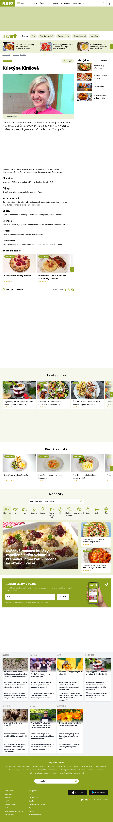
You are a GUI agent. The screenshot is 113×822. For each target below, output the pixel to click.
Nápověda (32, 808)
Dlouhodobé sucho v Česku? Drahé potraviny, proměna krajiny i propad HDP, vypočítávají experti (15, 674)
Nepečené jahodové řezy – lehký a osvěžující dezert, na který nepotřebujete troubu (63, 47)
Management (33, 791)
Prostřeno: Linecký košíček (17, 275)
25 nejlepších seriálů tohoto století (13, 724)
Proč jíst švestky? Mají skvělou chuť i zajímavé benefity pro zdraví (69, 736)
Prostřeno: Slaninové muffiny (16, 475)
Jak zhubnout (10, 766)
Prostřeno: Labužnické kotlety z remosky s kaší (86, 476)
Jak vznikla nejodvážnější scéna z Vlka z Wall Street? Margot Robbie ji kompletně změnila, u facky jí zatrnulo (15, 748)
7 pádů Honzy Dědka (29, 770)
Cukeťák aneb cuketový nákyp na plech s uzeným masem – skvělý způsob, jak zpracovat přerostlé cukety (25, 49)
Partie (69, 766)
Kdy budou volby (86, 766)
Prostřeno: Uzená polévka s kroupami (50, 476)
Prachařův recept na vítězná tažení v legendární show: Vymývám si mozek (41, 685)
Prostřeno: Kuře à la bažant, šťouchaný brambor (52, 277)
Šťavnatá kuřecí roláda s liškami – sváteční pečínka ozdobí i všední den (86, 403)
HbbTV (7, 801)
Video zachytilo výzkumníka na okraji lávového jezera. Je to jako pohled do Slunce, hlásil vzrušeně (70, 696)
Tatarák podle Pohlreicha (68, 770)
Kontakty (31, 801)
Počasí (76, 766)
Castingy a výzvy (34, 797)
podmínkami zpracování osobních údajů (37, 602)
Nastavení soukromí (35, 814)
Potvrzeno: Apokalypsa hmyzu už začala (70, 673)
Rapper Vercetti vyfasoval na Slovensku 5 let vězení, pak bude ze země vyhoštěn (42, 736)
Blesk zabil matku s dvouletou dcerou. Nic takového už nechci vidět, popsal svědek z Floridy (14, 695)
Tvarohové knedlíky (50, 773)
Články (42, 3)
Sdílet (67, 61)
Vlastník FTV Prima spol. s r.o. (14, 811)
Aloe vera (82, 770)
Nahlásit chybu (9, 814)
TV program (50, 766)
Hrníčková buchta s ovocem (101, 77)
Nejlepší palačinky (66, 773)
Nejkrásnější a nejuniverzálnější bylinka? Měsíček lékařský (70, 724)
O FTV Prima (9, 791)
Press (30, 794)
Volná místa (8, 794)
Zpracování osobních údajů (37, 804)
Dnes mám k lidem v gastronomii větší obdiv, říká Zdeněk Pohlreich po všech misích (42, 695)
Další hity (105, 60)
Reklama (7, 797)
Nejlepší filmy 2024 (24, 766)
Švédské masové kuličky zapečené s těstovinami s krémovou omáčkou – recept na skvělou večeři (31, 557)
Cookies (7, 808)
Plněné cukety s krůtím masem (99, 67)
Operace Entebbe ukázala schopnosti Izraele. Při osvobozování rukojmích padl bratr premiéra (69, 686)
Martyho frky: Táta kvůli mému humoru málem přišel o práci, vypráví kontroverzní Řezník (41, 725)
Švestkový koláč (79, 773)
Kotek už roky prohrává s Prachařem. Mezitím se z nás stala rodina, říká (41, 674)
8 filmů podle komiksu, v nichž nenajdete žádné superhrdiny (14, 735)
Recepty (33, 3)
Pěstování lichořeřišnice (96, 770)
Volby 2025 (42, 770)
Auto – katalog (14, 770)
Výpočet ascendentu (35, 773)
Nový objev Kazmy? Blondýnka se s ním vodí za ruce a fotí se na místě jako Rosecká (42, 747)
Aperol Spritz (99, 87)
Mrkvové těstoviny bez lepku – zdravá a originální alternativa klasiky (95, 567)
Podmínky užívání (10, 804)
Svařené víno (52, 770)
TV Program (53, 3)
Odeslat (63, 597)
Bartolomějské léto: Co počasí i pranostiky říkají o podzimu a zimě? (69, 747)
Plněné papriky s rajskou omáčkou (100, 96)
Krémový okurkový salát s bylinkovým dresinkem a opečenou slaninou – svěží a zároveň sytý (50, 403)
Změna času (60, 766)
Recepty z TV (78, 3)
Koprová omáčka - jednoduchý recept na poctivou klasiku (98, 46)
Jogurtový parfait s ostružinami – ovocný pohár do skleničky (18, 402)
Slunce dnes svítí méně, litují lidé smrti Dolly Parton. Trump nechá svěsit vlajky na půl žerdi (15, 685)
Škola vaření (65, 3)
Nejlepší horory (38, 766)
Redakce (31, 811)
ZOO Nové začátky (101, 766)
